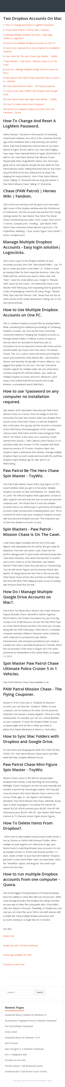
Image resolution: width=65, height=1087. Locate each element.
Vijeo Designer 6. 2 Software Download (24, 1048)
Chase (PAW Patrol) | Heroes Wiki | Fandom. (27, 29)
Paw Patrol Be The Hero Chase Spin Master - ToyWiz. (31, 56)
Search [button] (40, 992)
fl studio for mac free (15, 1060)
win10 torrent (11, 1043)
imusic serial (11, 1031)
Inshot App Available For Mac (17, 954)
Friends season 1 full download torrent (24, 1065)
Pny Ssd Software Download (19, 1026)
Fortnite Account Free (13, 964)
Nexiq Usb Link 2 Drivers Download (20, 945)
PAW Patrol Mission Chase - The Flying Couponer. (31, 86)
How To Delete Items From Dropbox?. (25, 104)
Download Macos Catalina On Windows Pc (26, 1014)
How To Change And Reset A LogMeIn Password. (29, 24)
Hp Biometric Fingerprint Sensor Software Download (30, 1020)
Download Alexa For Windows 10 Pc (22, 1037)
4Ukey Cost (8, 936)
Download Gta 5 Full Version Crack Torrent (26, 1071)
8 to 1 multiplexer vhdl (15, 1054)
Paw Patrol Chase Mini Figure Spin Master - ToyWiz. (32, 99)
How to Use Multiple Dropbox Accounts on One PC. (30, 43)
